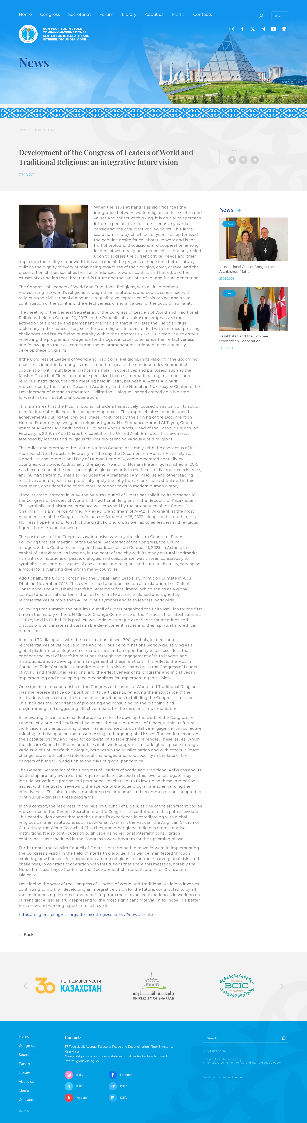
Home (25, 14)
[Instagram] (232, 29)
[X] (253, 29)
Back (28, 934)
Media (178, 14)
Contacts (202, 14)
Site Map (24, 1110)
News (227, 209)
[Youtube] (273, 29)
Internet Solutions (232, 1077)
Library (129, 14)
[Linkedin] (284, 29)
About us (154, 14)
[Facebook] (242, 29)
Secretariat (79, 14)
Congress (50, 14)
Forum (106, 14)
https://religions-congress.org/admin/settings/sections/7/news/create (86, 914)
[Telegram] (263, 29)
